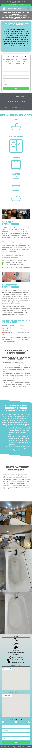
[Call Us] (16, 639)
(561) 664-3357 (16, 2)
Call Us (16, 643)
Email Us (16, 651)
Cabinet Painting (25, 747)
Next (16, 88)
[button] (28, 8)
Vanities (16, 174)
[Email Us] (16, 647)
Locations (26, 746)
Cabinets (16, 157)
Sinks (16, 120)
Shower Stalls (16, 136)
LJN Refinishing (14, 9)
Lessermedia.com (17, 746)
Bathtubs (16, 190)
